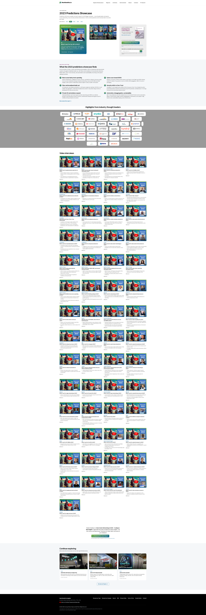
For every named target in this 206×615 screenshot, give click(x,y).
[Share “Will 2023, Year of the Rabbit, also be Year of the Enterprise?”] (101, 319)
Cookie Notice (138, 598)
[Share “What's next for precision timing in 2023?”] (101, 467)
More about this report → (65, 101)
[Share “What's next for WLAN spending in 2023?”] (101, 294)
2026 (82, 21)
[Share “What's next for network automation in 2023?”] (79, 367)
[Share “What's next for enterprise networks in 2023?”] (124, 170)
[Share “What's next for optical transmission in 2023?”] (146, 344)
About (129, 2)
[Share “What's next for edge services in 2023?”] (79, 513)
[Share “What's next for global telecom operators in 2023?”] (79, 170)
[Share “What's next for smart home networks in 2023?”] (124, 344)
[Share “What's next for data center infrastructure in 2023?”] (146, 219)
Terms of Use (137, 45)
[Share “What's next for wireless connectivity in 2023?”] (124, 196)
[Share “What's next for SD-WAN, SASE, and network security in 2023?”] (101, 268)
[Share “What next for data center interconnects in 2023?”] (146, 244)
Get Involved (123, 2)
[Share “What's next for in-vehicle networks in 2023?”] (146, 467)
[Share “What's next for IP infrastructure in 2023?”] (79, 467)
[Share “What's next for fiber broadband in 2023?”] (146, 319)
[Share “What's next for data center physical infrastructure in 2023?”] (79, 268)
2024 (74, 21)
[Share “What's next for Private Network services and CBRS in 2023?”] (124, 319)
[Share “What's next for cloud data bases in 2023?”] (79, 244)
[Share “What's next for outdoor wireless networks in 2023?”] (124, 219)
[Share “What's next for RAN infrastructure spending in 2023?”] (79, 294)
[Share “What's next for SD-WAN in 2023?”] (146, 170)
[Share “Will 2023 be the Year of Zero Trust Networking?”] (79, 219)
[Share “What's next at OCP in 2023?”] (124, 442)
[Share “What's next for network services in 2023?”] (79, 344)
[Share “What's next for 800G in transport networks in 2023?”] (146, 416)
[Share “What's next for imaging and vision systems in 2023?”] (79, 490)
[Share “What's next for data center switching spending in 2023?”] (146, 268)
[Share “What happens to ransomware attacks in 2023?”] (101, 196)
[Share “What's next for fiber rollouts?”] (146, 196)
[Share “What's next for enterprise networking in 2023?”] (146, 367)
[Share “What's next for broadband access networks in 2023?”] (79, 196)
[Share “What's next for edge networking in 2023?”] (79, 393)
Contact (136, 2)
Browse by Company (106, 598)
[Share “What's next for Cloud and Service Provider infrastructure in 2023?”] (124, 367)
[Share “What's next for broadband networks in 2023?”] (101, 219)
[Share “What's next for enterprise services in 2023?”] (101, 490)
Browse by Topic (97, 598)
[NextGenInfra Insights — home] (66, 3)
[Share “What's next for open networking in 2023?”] (124, 393)
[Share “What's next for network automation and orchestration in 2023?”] (101, 416)
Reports (108, 2)
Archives (115, 2)
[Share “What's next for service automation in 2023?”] (79, 416)
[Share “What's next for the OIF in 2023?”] (101, 442)
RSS (118, 598)
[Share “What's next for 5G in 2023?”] (124, 416)
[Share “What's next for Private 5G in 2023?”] (101, 393)
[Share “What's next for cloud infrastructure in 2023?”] (146, 393)
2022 (67, 21)
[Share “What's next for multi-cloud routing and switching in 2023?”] (101, 170)
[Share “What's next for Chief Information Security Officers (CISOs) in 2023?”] (101, 367)
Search (143, 2)
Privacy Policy (112, 538)
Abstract (61, 179)
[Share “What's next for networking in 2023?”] (124, 294)
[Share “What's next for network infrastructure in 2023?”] (146, 294)
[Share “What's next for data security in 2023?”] (124, 467)
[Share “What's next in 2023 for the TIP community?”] (124, 490)
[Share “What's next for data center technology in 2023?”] (124, 244)
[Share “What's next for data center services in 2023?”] (79, 319)
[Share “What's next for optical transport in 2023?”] (146, 442)
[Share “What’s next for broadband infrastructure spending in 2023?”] (124, 268)
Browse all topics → (103, 584)
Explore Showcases (98, 2)
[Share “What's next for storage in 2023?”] (101, 344)
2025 (78, 21)
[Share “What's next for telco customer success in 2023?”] (146, 490)
